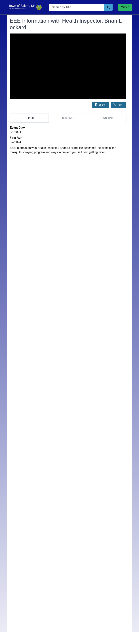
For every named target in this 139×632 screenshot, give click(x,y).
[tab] (29, 118)
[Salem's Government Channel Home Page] (25, 7)
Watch (125, 7)
